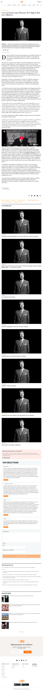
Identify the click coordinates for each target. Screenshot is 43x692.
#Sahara (13, 200)
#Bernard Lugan (21, 200)
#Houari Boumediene (7, 201)
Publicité (13, 666)
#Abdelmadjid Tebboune (33, 200)
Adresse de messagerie (8, 550)
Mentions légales (34, 666)
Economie (3, 666)
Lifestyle (3, 675)
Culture (3, 670)
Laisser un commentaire (21, 556)
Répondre (5, 479)
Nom (4, 545)
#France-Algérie (6, 200)
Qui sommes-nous (15, 665)
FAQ (22, 665)
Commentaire (6, 531)
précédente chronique (30, 152)
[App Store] (17, 684)
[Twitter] (19, 660)
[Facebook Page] (17, 660)
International (5, 10)
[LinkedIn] (23, 660)
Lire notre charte (6, 457)
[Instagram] (26, 660)
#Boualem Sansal (18, 201)
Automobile (3, 673)
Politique (3, 665)
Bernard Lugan (6, 188)
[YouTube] (21, 660)
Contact (23, 666)
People (3, 674)
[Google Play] (25, 684)
